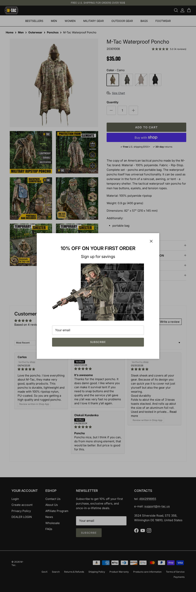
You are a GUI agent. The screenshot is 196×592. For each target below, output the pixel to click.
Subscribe (98, 341)
